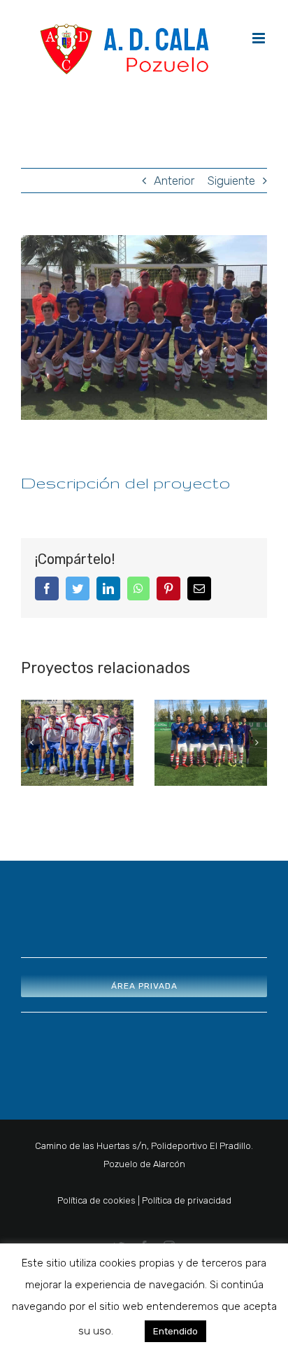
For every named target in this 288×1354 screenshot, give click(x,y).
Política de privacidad (186, 1200)
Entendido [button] (175, 1331)
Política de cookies (96, 1200)
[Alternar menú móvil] (259, 38)
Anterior (174, 181)
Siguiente (231, 181)
